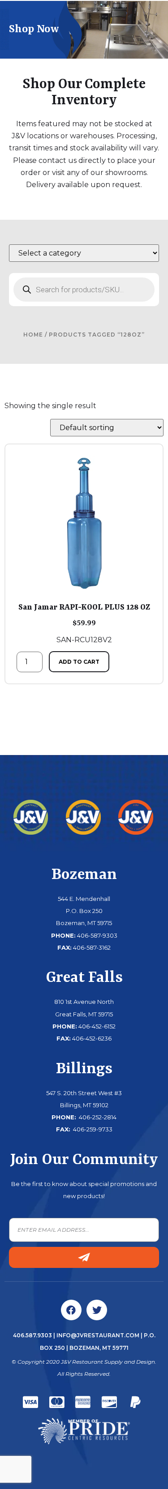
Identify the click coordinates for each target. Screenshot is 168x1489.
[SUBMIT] (84, 1257)
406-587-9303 (97, 935)
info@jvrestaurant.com (97, 1335)
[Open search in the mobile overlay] (84, 289)
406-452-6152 (97, 1026)
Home (33, 334)
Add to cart (79, 661)
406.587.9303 (32, 1335)
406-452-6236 (92, 1038)
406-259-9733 (92, 1129)
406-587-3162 (92, 947)
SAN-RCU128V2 (84, 623)
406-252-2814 (97, 1117)
